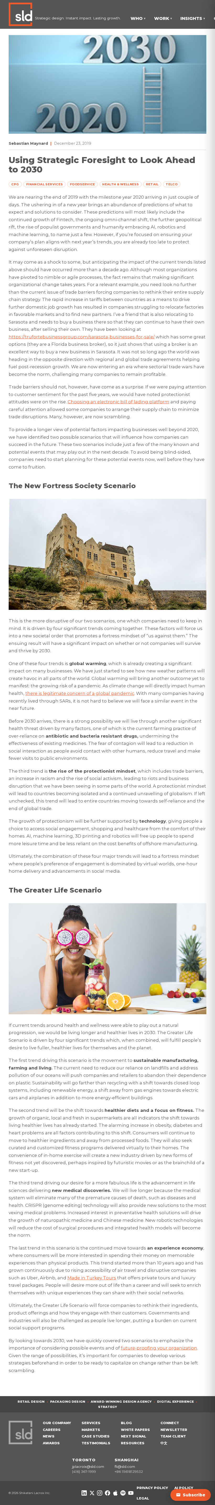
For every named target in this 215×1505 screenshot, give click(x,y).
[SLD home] (22, 14)
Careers (52, 1430)
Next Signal (133, 1436)
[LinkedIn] (84, 1493)
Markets (91, 1430)
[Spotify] (123, 1493)
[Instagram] (99, 1493)
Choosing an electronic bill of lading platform (118, 401)
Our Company (57, 1423)
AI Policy (183, 1488)
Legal (143, 1498)
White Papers (135, 1430)
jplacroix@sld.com (88, 1466)
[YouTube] (130, 1493)
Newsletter (173, 1430)
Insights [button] (192, 18)
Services (91, 1423)
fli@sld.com (125, 1466)
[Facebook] (107, 1493)
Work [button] (163, 18)
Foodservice (82, 184)
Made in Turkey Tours (91, 1277)
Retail (152, 184)
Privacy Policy (152, 1488)
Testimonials (96, 1443)
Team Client (173, 1436)
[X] (92, 1493)
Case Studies (96, 1436)
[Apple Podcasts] (115, 1493)
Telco (172, 184)
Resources (132, 1443)
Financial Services (44, 184)
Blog (126, 1423)
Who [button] (138, 18)
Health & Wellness (120, 184)
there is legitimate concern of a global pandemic (79, 693)
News (49, 1436)
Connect (169, 1423)
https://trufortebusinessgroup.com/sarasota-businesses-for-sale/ (82, 336)
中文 (163, 1443)
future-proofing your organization (159, 1348)
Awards (51, 1443)
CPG (15, 184)
